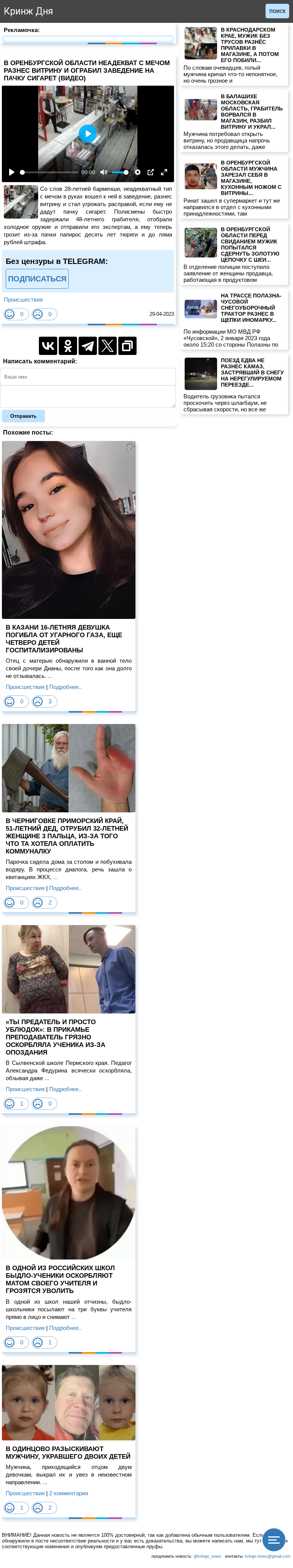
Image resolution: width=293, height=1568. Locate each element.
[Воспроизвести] (12, 172)
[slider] (49, 172)
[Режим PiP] (151, 172)
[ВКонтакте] (48, 346)
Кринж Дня (28, 11)
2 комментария (68, 1493)
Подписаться (37, 279)
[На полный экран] (164, 172)
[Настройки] (138, 172)
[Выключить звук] (104, 172)
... (49, 676)
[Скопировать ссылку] (127, 346)
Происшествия (23, 299)
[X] (107, 346)
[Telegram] (88, 346)
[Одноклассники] (68, 346)
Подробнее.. (65, 687)
